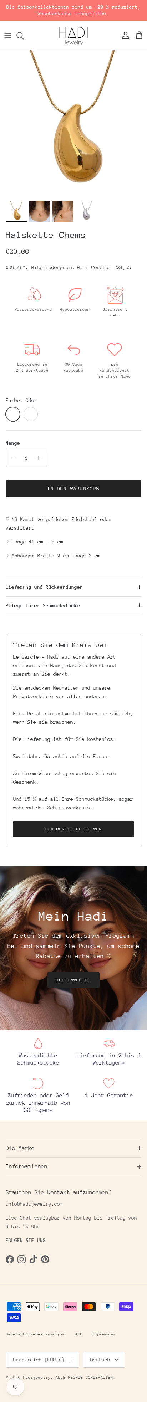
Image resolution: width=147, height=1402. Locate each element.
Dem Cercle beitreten (73, 828)
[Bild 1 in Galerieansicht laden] (73, 123)
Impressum (103, 1334)
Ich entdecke (73, 980)
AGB (79, 1334)
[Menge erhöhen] (40, 458)
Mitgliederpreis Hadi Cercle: (81, 267)
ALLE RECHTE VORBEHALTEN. (86, 1377)
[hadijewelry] (73, 36)
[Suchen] (23, 35)
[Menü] (8, 35)
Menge (13, 443)
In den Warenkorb (73, 488)
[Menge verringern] (12, 458)
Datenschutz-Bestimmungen (36, 1334)
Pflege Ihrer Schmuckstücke (43, 605)
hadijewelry (37, 1377)
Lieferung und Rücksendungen (44, 587)
